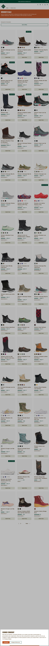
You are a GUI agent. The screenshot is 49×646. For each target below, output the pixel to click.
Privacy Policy (7, 638)
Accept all (6, 642)
